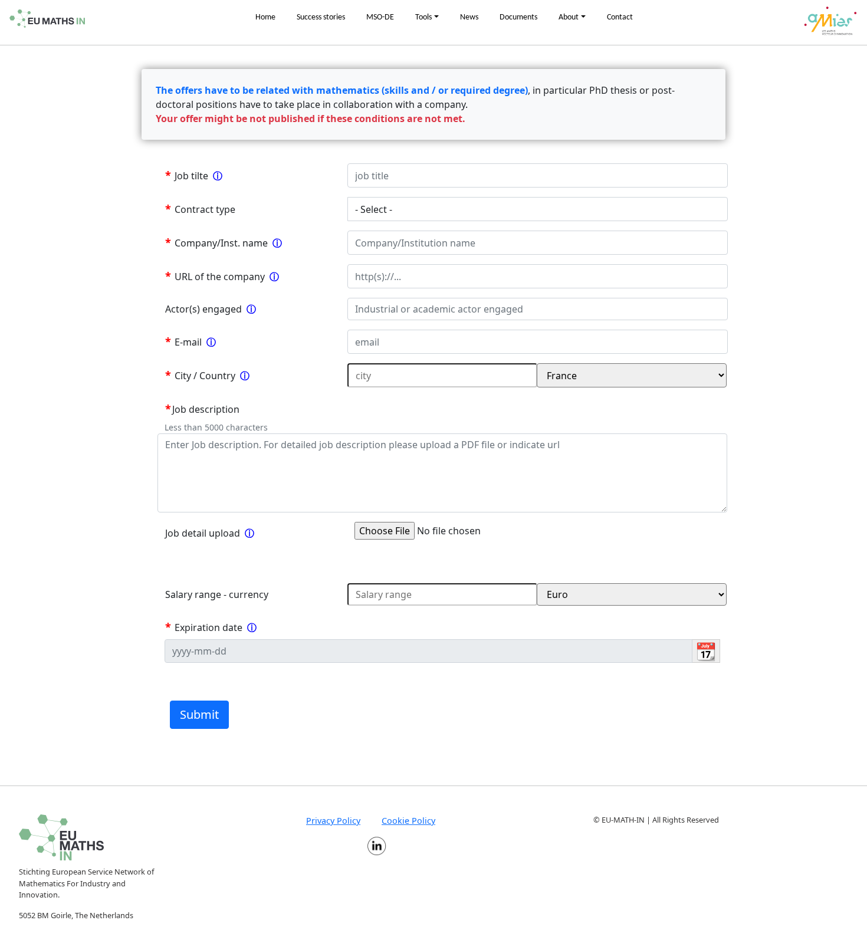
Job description (205, 409)
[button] (427, 17)
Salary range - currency (216, 594)
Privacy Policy (333, 820)
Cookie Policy (408, 820)
